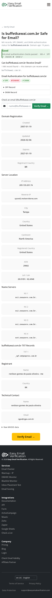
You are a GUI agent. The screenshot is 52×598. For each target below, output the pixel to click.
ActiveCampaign (9, 513)
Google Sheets (8, 528)
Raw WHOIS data (11, 427)
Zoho (4, 520)
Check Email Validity (11, 558)
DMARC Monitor (9, 477)
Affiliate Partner (9, 562)
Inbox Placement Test (11, 485)
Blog (4, 548)
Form (4, 509)
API (3, 504)
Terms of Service (16, 583)
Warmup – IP (7, 473)
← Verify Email (8, 27)
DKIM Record (11, 92)
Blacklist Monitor (9, 481)
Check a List (7, 532)
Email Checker (8, 469)
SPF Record (10, 87)
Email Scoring (8, 489)
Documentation (9, 500)
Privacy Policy (35, 583)
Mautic (5, 517)
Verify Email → (41, 106)
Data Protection (9, 590)
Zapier (4, 524)
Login (4, 552)
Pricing (5, 544)
